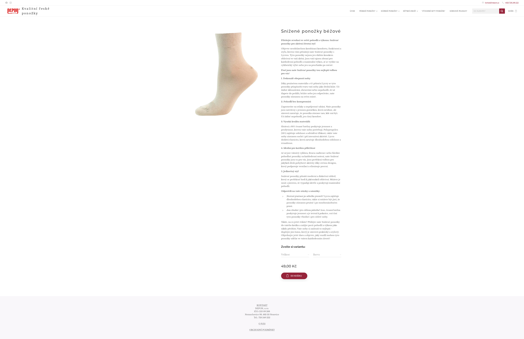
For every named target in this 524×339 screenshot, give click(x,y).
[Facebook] (6, 2)
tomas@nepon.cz (492, 2)
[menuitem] (353, 11)
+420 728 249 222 (512, 2)
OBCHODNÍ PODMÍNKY (262, 330)
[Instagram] (10, 2)
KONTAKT (262, 305)
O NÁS (262, 323)
